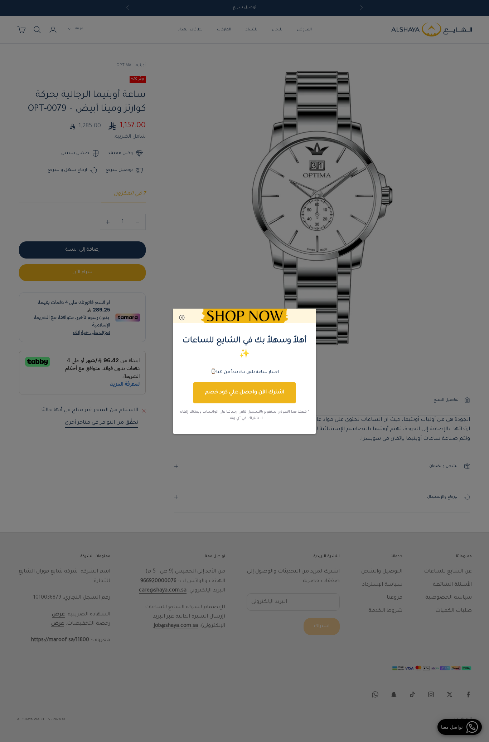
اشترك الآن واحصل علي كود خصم (244, 392)
